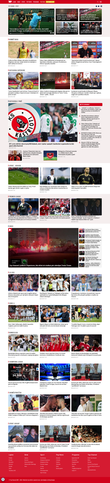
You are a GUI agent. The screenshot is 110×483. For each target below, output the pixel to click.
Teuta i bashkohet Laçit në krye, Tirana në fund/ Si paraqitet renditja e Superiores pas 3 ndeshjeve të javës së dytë (23, 93)
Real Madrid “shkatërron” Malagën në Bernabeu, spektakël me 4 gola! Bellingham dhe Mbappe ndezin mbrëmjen (54, 295)
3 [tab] (11, 33)
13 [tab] (22, 33)
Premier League (15, 196)
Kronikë (10, 460)
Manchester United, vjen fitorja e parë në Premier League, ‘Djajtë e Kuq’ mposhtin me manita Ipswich (55, 218)
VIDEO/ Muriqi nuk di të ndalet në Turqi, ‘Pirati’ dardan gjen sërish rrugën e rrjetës (22, 188)
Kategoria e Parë (15, 101)
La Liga (11, 272)
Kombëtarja (13, 39)
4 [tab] (12, 33)
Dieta (57, 466)
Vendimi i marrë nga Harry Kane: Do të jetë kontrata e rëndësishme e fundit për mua (52, 355)
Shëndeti (58, 464)
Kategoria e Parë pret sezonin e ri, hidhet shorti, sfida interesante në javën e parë (67, 153)
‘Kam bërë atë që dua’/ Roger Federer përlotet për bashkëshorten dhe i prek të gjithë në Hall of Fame (86, 415)
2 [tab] (10, 33)
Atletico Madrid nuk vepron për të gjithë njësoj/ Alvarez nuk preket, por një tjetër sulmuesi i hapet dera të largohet (23, 295)
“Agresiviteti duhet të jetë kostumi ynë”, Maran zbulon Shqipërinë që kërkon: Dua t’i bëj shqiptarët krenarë (86, 63)
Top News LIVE (50, 2)
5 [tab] (13, 33)
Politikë (10, 458)
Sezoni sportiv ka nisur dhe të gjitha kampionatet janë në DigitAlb (23, 384)
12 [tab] (21, 33)
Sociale (10, 466)
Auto (26, 466)
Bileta (89, 460)
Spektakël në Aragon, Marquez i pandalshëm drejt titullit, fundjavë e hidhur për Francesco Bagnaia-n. (23, 415)
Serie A (11, 303)
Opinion (26, 458)
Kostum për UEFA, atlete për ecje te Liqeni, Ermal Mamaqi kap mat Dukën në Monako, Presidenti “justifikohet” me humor (86, 385)
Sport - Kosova (15, 165)
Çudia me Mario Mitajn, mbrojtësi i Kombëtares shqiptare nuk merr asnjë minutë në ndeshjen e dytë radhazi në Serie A (22, 63)
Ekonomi (11, 464)
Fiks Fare (74, 464)
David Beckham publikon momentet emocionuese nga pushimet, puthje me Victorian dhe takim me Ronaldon (23, 447)
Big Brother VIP (75, 458)
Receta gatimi (59, 468)
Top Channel (92, 455)
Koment (26, 460)
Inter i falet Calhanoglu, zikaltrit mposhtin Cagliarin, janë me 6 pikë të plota (20, 326)
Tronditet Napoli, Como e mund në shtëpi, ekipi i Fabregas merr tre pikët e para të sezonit (85, 326)
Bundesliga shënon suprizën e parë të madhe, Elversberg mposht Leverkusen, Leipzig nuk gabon (23, 355)
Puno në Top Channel (93, 464)
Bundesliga (13, 332)
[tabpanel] (31, 22)
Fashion (58, 462)
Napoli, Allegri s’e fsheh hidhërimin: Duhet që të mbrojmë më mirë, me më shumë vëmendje (54, 326)
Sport (23, 2)
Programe (36, 2)
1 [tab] (9, 33)
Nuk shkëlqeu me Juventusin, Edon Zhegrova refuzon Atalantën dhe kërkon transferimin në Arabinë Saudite (54, 189)
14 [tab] (23, 33)
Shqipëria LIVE (75, 462)
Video (18, 2)
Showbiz (58, 458)
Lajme (14, 2)
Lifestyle (58, 460)
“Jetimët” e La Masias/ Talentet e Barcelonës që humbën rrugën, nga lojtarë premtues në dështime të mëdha (91, 110)
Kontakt (89, 462)
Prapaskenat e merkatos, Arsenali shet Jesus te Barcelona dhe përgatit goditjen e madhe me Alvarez (85, 295)
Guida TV (74, 470)
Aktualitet (11, 462)
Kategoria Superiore (17, 70)
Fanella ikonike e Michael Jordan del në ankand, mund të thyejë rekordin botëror (85, 446)
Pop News (29, 2)
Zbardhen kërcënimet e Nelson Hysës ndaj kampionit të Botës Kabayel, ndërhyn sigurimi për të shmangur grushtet (90, 118)
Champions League (16, 361)
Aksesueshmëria (92, 470)
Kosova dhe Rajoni (29, 462)
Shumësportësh (15, 392)
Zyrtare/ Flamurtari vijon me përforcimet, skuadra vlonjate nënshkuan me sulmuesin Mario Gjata (32, 154)
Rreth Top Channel (92, 458)
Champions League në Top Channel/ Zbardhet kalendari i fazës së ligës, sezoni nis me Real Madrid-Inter (54, 385)
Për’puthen (74, 460)
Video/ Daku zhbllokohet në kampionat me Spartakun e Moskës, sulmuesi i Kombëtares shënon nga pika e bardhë (53, 63)
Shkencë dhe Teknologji (30, 464)
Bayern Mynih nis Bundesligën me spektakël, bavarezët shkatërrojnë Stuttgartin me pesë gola (86, 355)
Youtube (42, 2)
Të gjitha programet (76, 468)
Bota (26, 455)
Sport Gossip (14, 423)
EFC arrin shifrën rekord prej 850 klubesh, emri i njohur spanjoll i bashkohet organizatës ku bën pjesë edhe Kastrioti (41, 145)
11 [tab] (20, 33)
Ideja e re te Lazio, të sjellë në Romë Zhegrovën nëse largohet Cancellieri (85, 188)
